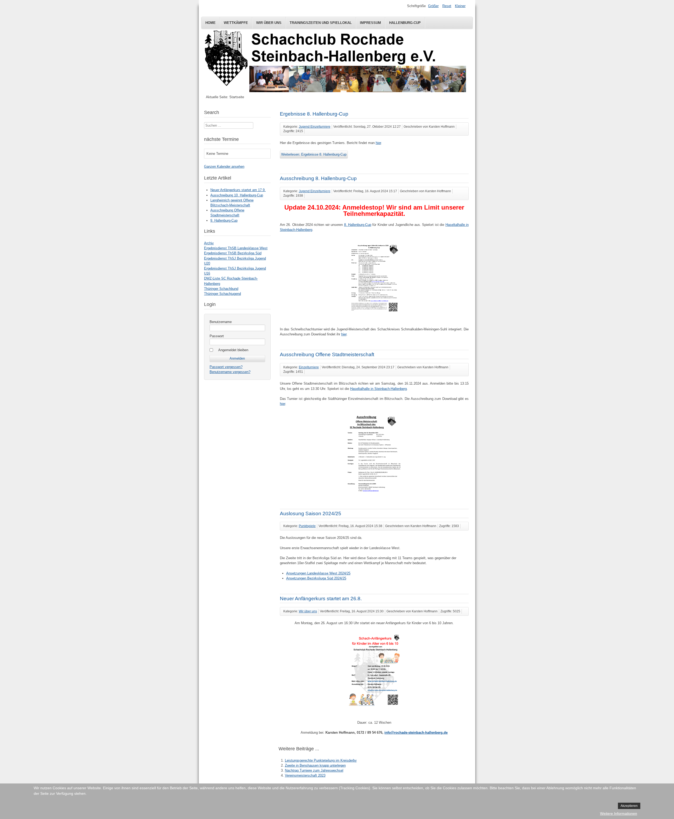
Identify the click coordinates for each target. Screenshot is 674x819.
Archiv (209, 243)
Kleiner (460, 6)
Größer (433, 6)
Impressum (370, 23)
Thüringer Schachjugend (222, 294)
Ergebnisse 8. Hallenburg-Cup (314, 114)
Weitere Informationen (618, 813)
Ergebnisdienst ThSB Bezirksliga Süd (232, 253)
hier (378, 143)
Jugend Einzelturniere (314, 126)
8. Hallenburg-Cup (357, 225)
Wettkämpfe (236, 23)
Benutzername (221, 322)
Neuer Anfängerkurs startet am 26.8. (321, 598)
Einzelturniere (309, 367)
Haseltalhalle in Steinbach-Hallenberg (378, 389)
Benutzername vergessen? (230, 372)
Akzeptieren (629, 806)
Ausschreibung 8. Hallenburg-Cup (318, 178)
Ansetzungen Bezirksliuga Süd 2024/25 (316, 578)
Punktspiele (307, 526)
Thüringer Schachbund (221, 289)
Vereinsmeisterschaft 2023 (305, 775)
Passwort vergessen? (226, 367)
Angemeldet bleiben (233, 350)
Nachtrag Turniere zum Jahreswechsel (314, 770)
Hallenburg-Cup (405, 23)
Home (210, 23)
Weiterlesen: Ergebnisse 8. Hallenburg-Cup (313, 154)
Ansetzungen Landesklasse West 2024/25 (318, 573)
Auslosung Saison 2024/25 (310, 513)
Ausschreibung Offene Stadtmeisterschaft (327, 354)
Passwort (217, 336)
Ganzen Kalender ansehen (224, 166)
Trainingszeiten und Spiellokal (321, 23)
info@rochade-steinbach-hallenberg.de (416, 732)
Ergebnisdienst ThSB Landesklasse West (235, 248)
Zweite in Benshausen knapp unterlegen (315, 765)
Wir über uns (268, 23)
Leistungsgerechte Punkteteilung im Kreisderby (321, 760)
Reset (446, 6)
